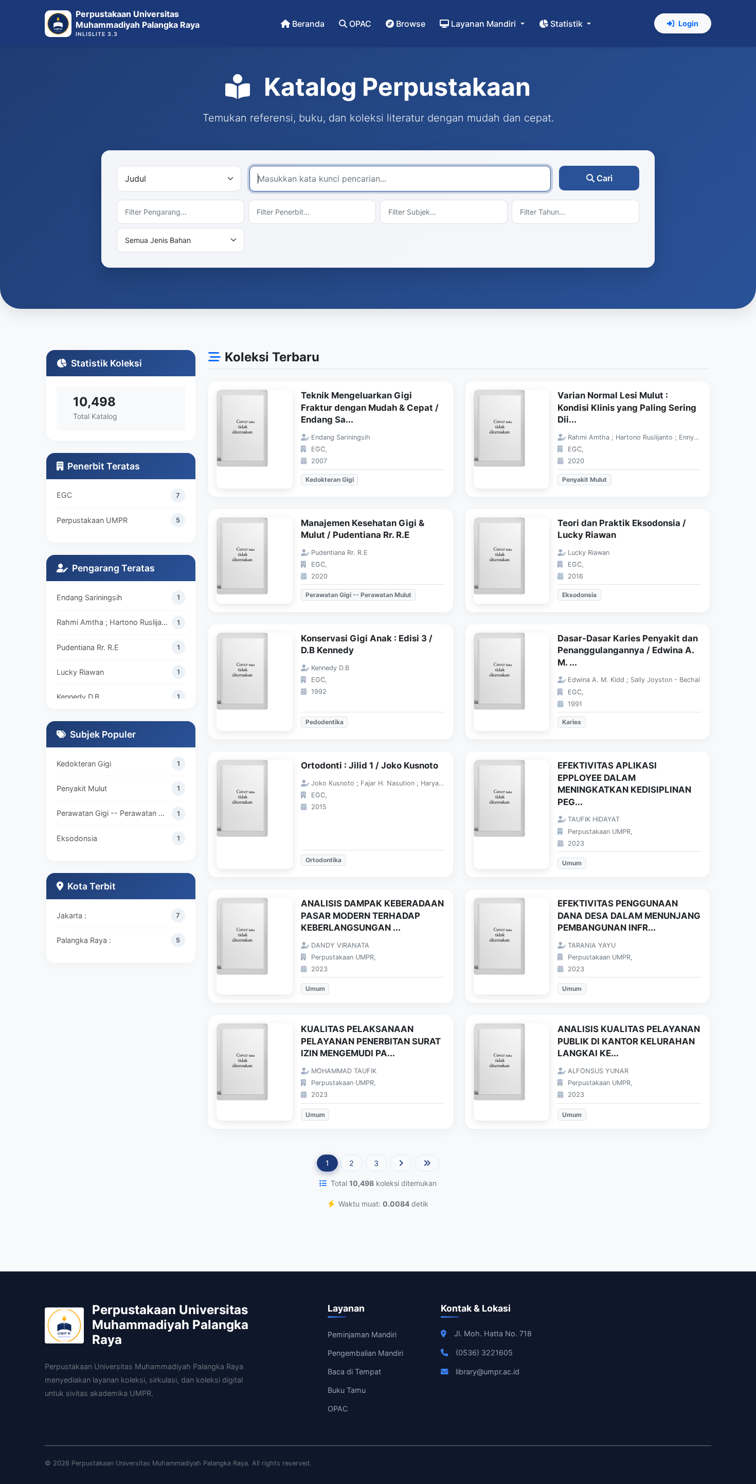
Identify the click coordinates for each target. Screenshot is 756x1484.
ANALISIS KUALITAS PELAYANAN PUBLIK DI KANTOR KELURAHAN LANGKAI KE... (628, 1041)
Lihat (259, 439)
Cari (605, 178)
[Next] (401, 1163)
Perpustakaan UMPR (92, 520)
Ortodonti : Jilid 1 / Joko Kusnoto (369, 765)
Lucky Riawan (80, 671)
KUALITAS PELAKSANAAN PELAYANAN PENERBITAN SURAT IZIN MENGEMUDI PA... (371, 1041)
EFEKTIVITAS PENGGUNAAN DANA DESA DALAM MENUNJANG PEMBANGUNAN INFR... (628, 915)
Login (688, 23)
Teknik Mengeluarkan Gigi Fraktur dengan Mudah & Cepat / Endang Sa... (370, 407)
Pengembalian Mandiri (365, 1353)
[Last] (427, 1163)
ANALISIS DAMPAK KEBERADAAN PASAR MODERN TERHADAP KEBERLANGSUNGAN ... (372, 915)
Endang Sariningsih (89, 597)
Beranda (308, 24)
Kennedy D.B (78, 696)
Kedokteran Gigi (84, 763)
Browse (410, 24)
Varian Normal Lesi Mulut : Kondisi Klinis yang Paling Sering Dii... (626, 407)
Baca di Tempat (354, 1371)
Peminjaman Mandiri (362, 1334)
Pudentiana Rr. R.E (88, 646)
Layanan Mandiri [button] (484, 24)
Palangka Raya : (84, 940)
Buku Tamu (347, 1390)
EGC (64, 495)
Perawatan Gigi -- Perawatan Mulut (114, 813)
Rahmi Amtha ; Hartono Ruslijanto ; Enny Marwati (114, 622)
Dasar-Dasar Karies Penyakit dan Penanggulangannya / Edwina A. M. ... (627, 650)
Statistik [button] (567, 24)
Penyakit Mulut (82, 788)
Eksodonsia (77, 838)
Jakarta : (71, 915)
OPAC (360, 24)
